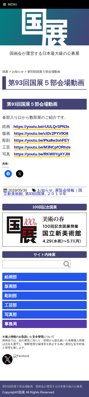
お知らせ (45, 190)
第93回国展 (35, 194)
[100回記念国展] (44, 216)
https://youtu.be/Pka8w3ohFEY (41, 140)
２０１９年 (56, 194)
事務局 (11, 324)
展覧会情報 (64, 190)
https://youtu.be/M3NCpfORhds (42, 147)
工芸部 (11, 305)
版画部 (11, 286)
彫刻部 (11, 295)
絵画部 (11, 277)
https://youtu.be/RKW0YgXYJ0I (42, 154)
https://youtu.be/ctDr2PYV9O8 (41, 133)
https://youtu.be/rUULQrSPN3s (41, 126)
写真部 (11, 314)
